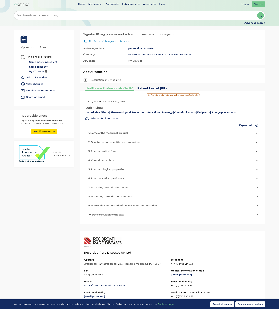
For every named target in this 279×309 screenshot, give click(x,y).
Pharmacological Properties (127, 112)
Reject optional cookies (250, 304)
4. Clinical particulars (101, 160)
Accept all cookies (222, 304)
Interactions (153, 112)
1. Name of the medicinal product (108, 133)
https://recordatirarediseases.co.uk (105, 285)
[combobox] (136, 15)
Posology (167, 112)
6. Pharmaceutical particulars (106, 178)
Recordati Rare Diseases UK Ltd (147, 54)
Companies (112, 4)
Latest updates (131, 4)
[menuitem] (82, 4)
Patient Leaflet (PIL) (152, 88)
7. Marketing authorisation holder (108, 187)
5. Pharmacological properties (106, 169)
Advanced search (254, 23)
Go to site (44, 131)
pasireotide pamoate (140, 48)
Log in (245, 4)
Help (162, 4)
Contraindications (185, 112)
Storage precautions (223, 112)
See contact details (180, 54)
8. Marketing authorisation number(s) (111, 196)
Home (81, 4)
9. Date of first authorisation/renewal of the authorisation (122, 205)
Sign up (258, 4)
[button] (95, 4)
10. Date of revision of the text (106, 214)
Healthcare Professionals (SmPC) (109, 88)
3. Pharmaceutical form (102, 151)
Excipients (203, 112)
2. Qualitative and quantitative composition (114, 142)
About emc (149, 4)
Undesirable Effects (97, 112)
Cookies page (166, 304)
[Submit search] (260, 15)
